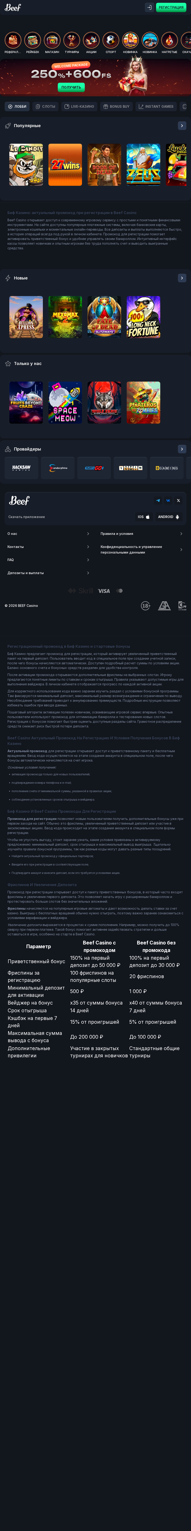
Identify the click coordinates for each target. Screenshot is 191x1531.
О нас (12, 534)
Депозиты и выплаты (25, 573)
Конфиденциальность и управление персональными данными (131, 549)
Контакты (15, 547)
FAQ (10, 560)
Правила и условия (117, 534)
